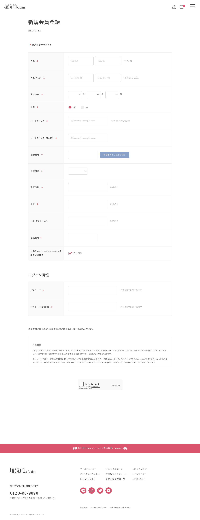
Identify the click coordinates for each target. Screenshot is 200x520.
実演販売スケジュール (116, 474)
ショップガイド (139, 474)
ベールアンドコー (88, 469)
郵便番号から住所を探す (115, 155)
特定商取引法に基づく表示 (120, 507)
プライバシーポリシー (98, 507)
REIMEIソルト (87, 479)
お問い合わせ (139, 479)
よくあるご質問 (140, 469)
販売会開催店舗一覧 (115, 479)
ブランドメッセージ (114, 469)
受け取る (77, 253)
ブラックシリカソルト (89, 474)
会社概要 (83, 507)
